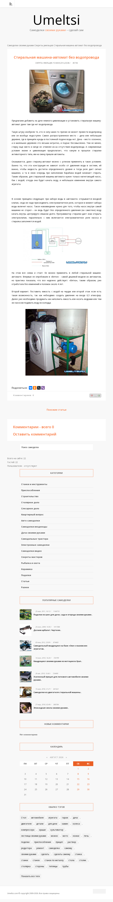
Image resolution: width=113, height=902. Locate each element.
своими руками (28, 854)
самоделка (54, 848)
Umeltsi (56, 20)
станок (36, 860)
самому (68, 848)
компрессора (27, 829)
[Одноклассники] (34, 388)
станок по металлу (54, 860)
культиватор (56, 829)
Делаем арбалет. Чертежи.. (47, 630)
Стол (23, 817)
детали (39, 823)
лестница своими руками (33, 835)
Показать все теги (30, 876)
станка (78, 854)
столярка (25, 866)
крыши (42, 829)
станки (24, 860)
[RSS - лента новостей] (100, 3)
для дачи (52, 823)
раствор (72, 842)
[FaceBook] (92, 3)
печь (86, 835)
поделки (25, 842)
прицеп (59, 842)
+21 (95, 396)
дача (75, 817)
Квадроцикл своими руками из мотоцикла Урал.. (58, 661)
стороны (39, 866)
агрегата (52, 817)
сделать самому (62, 854)
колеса (76, 823)
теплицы (53, 866)
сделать (45, 854)
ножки (76, 835)
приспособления (42, 842)
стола (71, 860)
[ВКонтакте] (88, 3)
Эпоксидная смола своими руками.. (51, 707)
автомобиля (37, 817)
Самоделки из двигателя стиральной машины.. (57, 692)
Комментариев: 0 (23, 395)
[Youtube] (96, 3)
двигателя (26, 823)
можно (54, 835)
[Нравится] (99, 395)
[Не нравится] (92, 395)
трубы (65, 866)
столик (82, 860)
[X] (39, 388)
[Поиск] (104, 3)
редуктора (26, 848)
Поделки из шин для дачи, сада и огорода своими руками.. (63, 614)
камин (65, 823)
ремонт (40, 848)
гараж (65, 817)
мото (65, 835)
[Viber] (43, 388)
